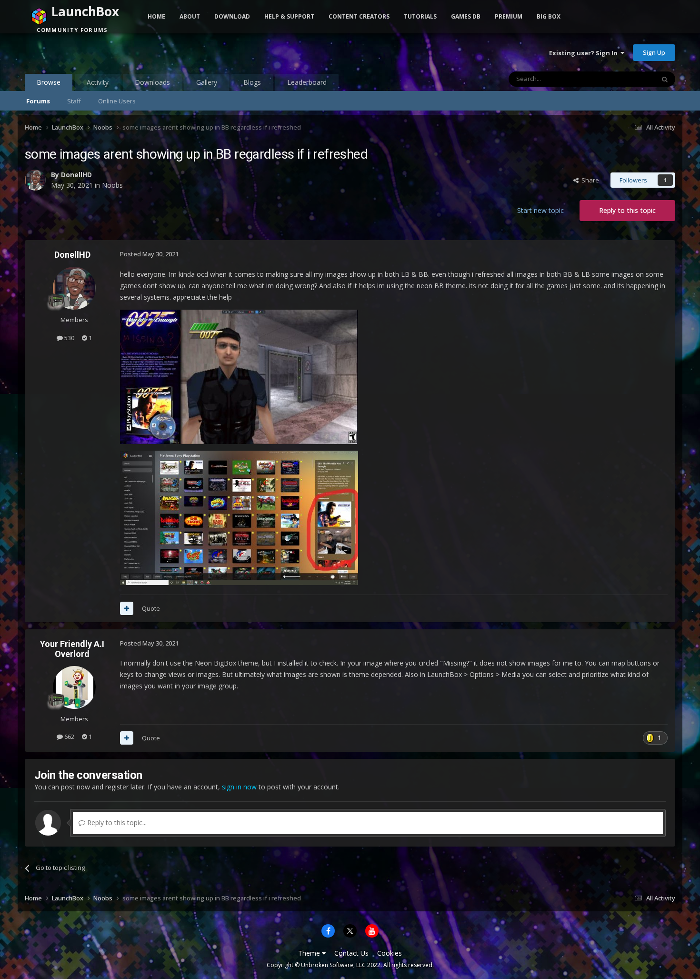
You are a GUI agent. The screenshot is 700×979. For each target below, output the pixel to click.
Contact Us (351, 953)
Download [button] (232, 16)
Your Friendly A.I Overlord (72, 649)
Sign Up (654, 52)
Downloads (152, 82)
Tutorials (420, 16)
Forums (38, 101)
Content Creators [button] (359, 16)
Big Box (548, 16)
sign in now (239, 786)
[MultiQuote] (126, 608)
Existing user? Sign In (584, 53)
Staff (74, 101)
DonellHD (76, 174)
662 (68, 736)
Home (156, 16)
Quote (151, 608)
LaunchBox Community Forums (101, 52)
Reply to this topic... (116, 822)
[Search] (664, 79)
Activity (98, 82)
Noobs (112, 185)
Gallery (206, 82)
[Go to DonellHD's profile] (35, 180)
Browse (48, 82)
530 (68, 337)
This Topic (627, 79)
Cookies (389, 953)
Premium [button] (508, 16)
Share (589, 180)
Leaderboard (307, 82)
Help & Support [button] (289, 16)
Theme (310, 953)
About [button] (190, 16)
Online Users (117, 101)
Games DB (465, 16)
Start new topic (540, 210)
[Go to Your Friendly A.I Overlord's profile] (74, 687)
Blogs (252, 82)
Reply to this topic (627, 210)
